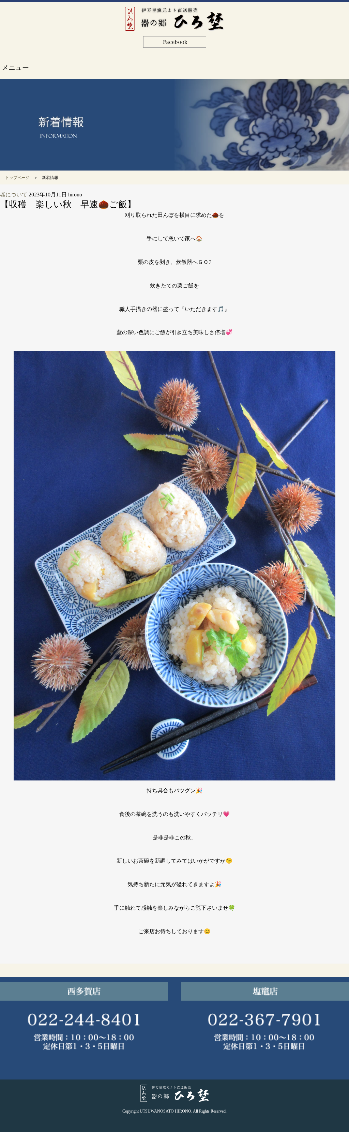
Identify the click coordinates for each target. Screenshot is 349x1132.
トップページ (17, 177)
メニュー (15, 67)
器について (13, 194)
